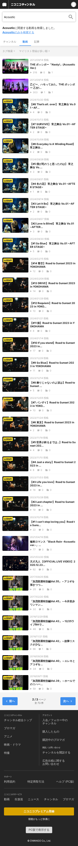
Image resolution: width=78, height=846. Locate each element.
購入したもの (50, 731)
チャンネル (9, 41)
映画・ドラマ (12, 744)
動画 (25, 41)
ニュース (33, 799)
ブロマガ (9, 728)
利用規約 (9, 781)
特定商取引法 (35, 781)
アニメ (8, 736)
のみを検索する (18, 32)
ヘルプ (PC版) (65, 781)
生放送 (19, 799)
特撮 (7, 752)
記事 (36, 41)
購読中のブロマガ (53, 739)
